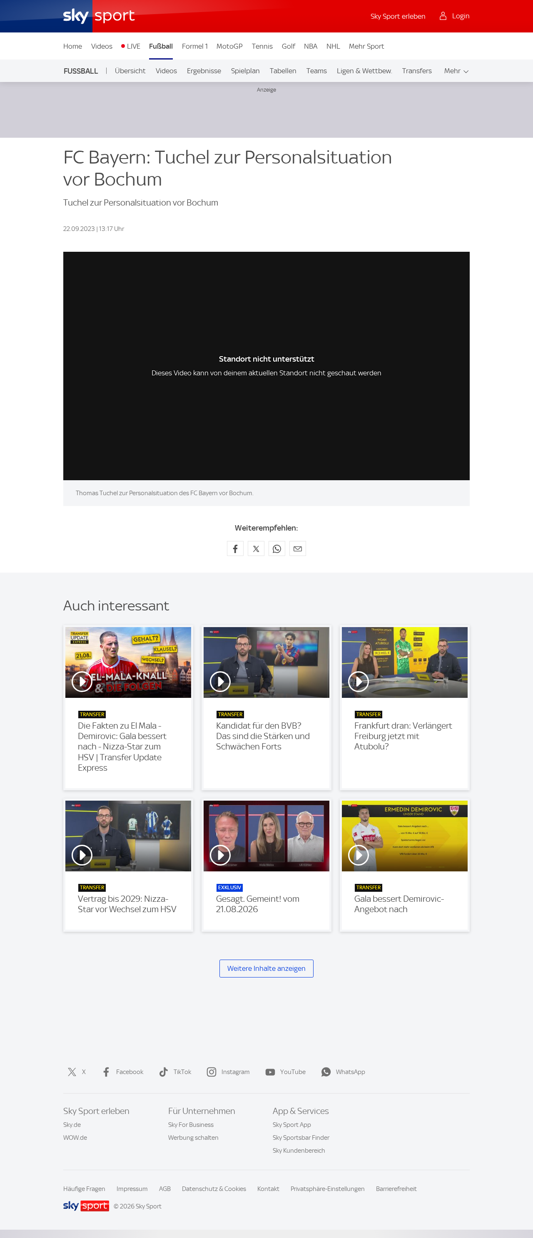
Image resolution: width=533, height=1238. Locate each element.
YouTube (293, 1072)
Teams (316, 71)
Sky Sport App (292, 1125)
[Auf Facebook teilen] (235, 548)
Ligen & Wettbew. (364, 71)
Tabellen (283, 71)
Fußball (161, 46)
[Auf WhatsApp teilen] (277, 548)
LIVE (133, 46)
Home (72, 46)
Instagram (236, 1072)
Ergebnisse (204, 71)
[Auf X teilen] (256, 548)
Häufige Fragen (84, 1189)
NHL (333, 46)
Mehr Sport (366, 46)
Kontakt (268, 1189)
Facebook (129, 1072)
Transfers (417, 71)
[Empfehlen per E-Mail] (297, 548)
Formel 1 (195, 46)
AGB (165, 1189)
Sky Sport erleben (398, 16)
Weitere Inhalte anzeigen (266, 968)
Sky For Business (191, 1125)
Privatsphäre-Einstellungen (328, 1189)
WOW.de (75, 1137)
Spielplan (245, 71)
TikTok (182, 1072)
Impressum (132, 1189)
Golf (288, 46)
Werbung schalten (193, 1137)
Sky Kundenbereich (299, 1150)
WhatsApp (350, 1072)
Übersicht (130, 71)
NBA (310, 46)
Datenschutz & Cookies (214, 1189)
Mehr (452, 71)
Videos (101, 46)
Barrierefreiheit (396, 1189)
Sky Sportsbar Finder (301, 1137)
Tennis (262, 46)
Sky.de (72, 1125)
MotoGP (230, 46)
